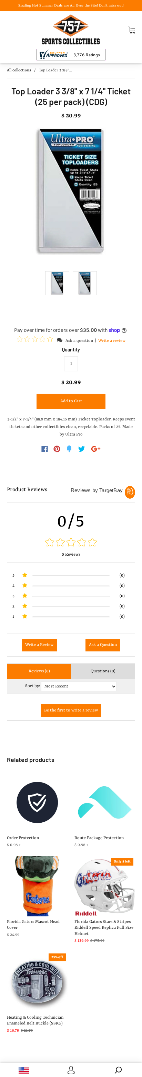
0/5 (71, 521)
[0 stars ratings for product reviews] (71, 543)
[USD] (23, 1070)
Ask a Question (103, 644)
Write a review (111, 340)
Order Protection (23, 838)
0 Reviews (71, 554)
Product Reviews (27, 490)
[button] (36, 340)
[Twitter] (81, 448)
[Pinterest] (57, 448)
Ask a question (79, 340)
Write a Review (39, 644)
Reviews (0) (39, 671)
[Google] (96, 448)
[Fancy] (69, 448)
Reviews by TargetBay (97, 490)
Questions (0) (103, 671)
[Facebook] (45, 448)
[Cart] (132, 29)
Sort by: (32, 686)
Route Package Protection (99, 838)
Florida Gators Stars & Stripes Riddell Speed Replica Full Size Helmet (103, 927)
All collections (19, 70)
